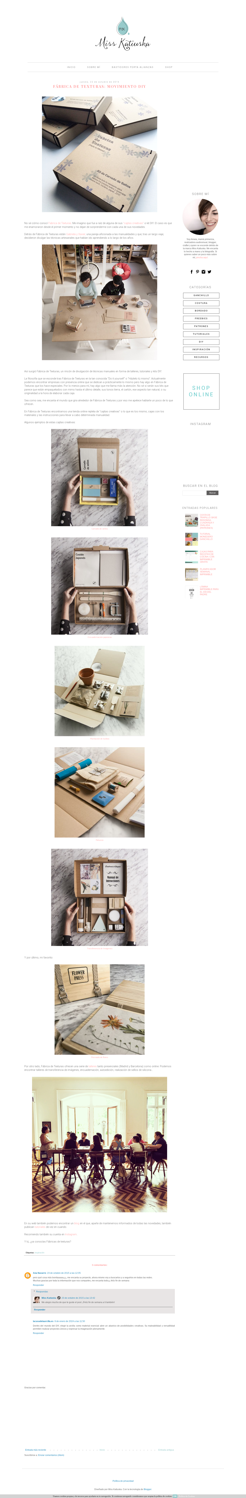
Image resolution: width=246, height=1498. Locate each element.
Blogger (147, 1489)
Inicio (102, 1450)
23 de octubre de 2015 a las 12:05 (64, 1273)
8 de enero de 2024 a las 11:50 (70, 1321)
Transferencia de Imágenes (99, 948)
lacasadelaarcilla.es (43, 1321)
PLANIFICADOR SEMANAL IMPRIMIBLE (208, 572)
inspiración (39, 1253)
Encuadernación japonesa (100, 637)
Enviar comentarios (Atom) (51, 1455)
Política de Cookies (187, 1496)
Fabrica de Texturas (59, 223)
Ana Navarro (39, 1273)
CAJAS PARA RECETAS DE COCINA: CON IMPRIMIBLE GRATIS (207, 556)
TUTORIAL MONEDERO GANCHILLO (206, 536)
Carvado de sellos (99, 528)
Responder (38, 1285)
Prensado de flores (99, 1057)
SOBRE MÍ (93, 67)
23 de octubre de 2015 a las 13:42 (78, 1298)
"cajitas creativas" (133, 223)
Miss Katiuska (49, 1298)
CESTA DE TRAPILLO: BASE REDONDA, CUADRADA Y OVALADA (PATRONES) (208, 521)
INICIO (71, 67)
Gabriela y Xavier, (76, 234)
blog (76, 1223)
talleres (93, 1066)
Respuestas (42, 1291)
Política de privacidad (123, 1481)
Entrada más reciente (35, 1450)
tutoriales (40, 1227)
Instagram (71, 1234)
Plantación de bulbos (99, 738)
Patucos (99, 840)
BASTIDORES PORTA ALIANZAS (133, 67)
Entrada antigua (166, 1450)
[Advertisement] (99, 1419)
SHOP (169, 67)
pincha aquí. (202, 257)
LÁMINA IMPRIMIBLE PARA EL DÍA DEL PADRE (209, 590)
